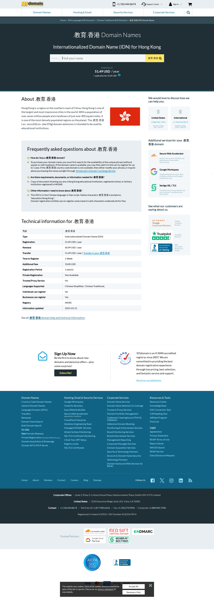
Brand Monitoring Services (120, 431)
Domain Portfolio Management (122, 413)
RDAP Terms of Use (159, 439)
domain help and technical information (57, 317)
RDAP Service (157, 451)
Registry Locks (71, 443)
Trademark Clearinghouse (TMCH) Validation (124, 418)
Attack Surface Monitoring (77, 431)
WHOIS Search (157, 447)
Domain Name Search (32, 421)
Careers (74, 480)
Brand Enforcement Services (121, 435)
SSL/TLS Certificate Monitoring (79, 435)
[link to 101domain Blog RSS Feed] (190, 482)
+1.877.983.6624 (101, 507)
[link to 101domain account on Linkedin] (180, 482)
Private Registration (31, 437)
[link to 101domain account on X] (162, 482)
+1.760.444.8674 (180, 122)
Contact (61, 480)
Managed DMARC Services (77, 427)
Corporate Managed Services (121, 443)
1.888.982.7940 (158, 122)
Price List (154, 421)
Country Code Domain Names (36, 401)
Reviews (48, 480)
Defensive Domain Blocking (121, 423)
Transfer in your (96, 253)
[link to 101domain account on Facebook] (152, 482)
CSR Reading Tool (158, 413)
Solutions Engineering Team (78, 423)
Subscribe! (66, 372)
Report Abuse (157, 443)
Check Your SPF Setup (75, 439)
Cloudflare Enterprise (75, 420)
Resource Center (158, 401)
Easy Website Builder (74, 409)
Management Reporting (119, 439)
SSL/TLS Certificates (74, 447)
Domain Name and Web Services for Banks (125, 464)
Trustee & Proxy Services (119, 409)
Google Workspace (73, 401)
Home (24, 480)
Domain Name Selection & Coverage (125, 405)
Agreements (156, 431)
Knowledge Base (158, 405)
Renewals (26, 417)
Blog (86, 480)
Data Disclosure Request (162, 455)
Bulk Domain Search (31, 425)
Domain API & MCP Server (34, 445)
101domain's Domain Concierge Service (95, 170)
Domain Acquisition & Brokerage (37, 441)
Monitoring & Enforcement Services (125, 427)
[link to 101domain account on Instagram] (171, 482)
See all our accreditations (148, 380)
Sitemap (97, 480)
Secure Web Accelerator (76, 413)
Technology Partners (117, 459)
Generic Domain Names (33, 405)
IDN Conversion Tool (160, 409)
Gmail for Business (73, 405)
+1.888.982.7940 (157, 507)
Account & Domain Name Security (124, 455)
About (36, 480)
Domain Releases (32, 433)
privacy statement (105, 589)
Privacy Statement (159, 435)
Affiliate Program (158, 417)
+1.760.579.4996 (126, 507)
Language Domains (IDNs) (34, 409)
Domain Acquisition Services (121, 447)
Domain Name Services (118, 401)
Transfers (26, 413)
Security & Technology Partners (122, 451)
